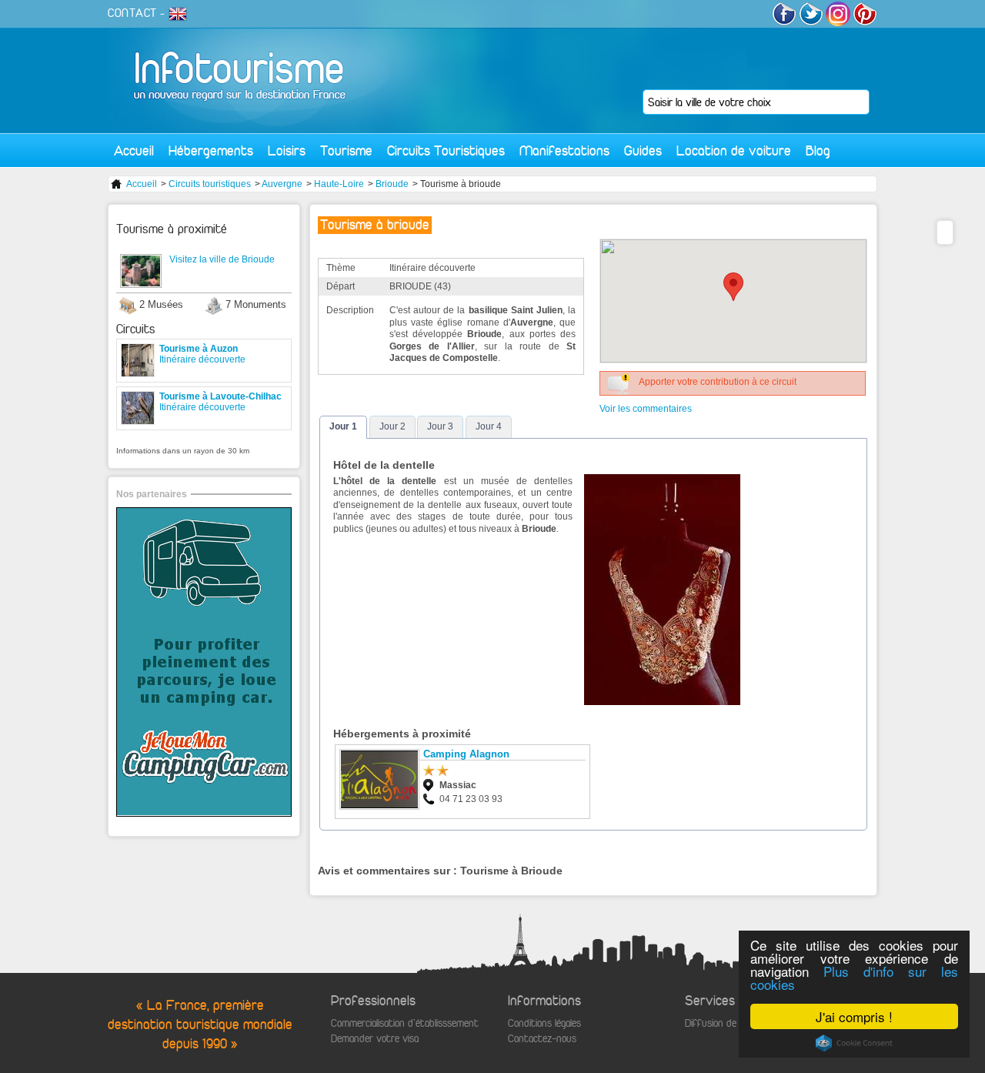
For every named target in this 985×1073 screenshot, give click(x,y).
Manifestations (564, 150)
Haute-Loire (339, 184)
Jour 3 (440, 426)
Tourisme (346, 150)
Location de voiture (733, 150)
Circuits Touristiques (446, 150)
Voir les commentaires (645, 408)
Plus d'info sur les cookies (854, 977)
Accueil (134, 150)
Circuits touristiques (210, 184)
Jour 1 (343, 426)
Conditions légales (544, 1023)
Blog (818, 150)
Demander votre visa (375, 1038)
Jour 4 (489, 426)
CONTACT (132, 13)
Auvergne (282, 184)
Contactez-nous (542, 1038)
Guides (643, 150)
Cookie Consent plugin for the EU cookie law (854, 1043)
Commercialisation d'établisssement (405, 1023)
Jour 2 (392, 426)
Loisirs (287, 150)
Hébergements (211, 150)
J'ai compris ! (854, 1016)
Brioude (392, 184)
